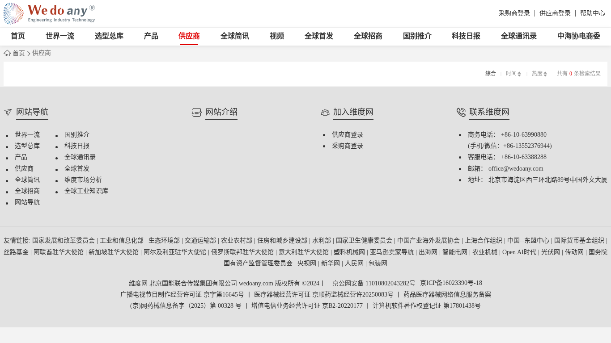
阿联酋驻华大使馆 (59, 252)
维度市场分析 (83, 180)
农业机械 (485, 252)
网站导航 (27, 202)
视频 (277, 36)
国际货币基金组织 (580, 241)
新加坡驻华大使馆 (114, 252)
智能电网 (455, 252)
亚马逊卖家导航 (393, 252)
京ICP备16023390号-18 (451, 283)
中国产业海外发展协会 (429, 241)
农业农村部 (237, 241)
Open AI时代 (520, 252)
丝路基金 (17, 252)
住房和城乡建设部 (283, 241)
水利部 (322, 241)
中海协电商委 (578, 36)
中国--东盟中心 (529, 241)
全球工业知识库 (86, 191)
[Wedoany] (49, 14)
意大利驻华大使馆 (305, 252)
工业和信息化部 (122, 241)
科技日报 (466, 36)
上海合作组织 (484, 241)
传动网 (575, 252)
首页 (18, 36)
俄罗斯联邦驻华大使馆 (243, 252)
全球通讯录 (519, 36)
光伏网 (551, 252)
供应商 (189, 36)
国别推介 (417, 36)
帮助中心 (592, 13)
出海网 (429, 252)
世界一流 (60, 36)
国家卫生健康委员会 (365, 241)
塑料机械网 (350, 252)
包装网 (378, 263)
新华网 (331, 263)
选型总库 (109, 36)
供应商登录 (555, 13)
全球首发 (319, 36)
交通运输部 (201, 241)
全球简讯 (235, 36)
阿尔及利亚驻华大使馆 (176, 252)
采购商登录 (514, 13)
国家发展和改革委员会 (64, 241)
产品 (151, 36)
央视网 (307, 263)
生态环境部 (165, 241)
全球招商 (368, 36)
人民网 (355, 263)
